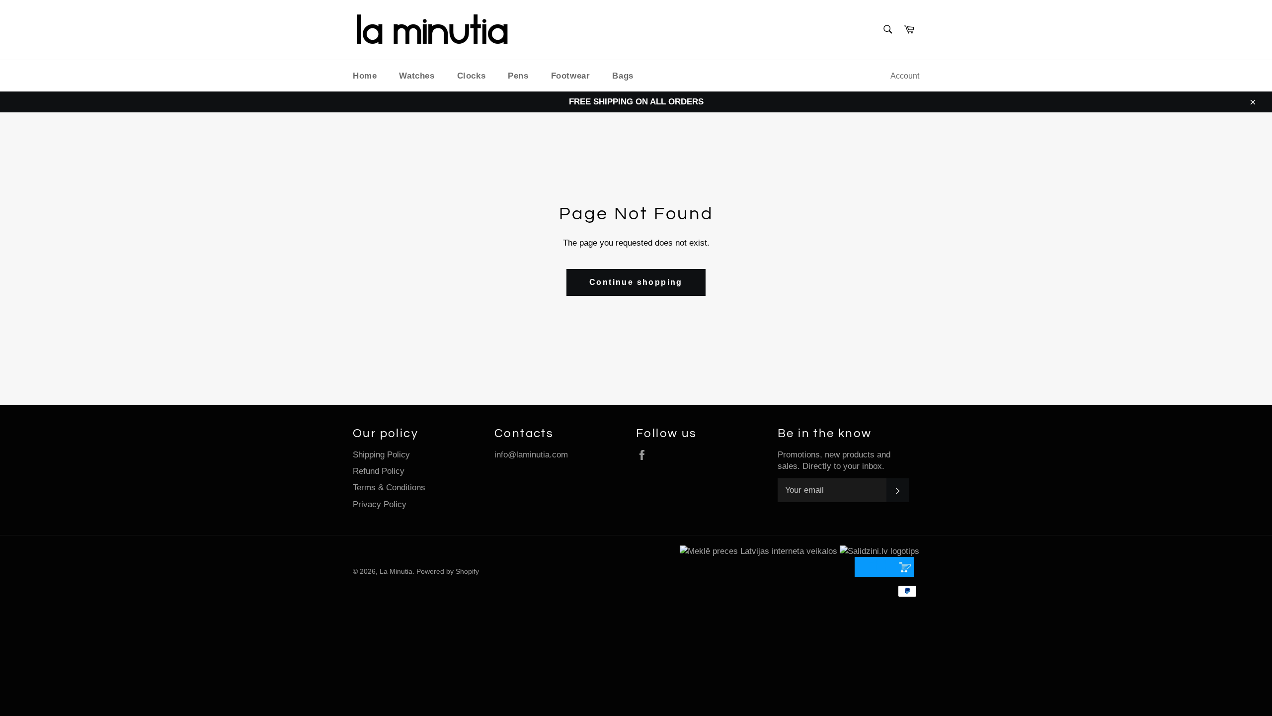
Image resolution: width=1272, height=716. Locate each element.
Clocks (471, 76)
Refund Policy (378, 471)
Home (365, 76)
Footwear (570, 76)
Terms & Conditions (389, 487)
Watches (416, 76)
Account (904, 76)
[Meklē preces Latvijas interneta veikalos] (758, 551)
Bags (622, 76)
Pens (518, 76)
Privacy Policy (379, 504)
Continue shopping (636, 282)
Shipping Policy (381, 454)
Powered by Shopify (447, 571)
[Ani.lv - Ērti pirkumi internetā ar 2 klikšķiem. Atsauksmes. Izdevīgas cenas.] (887, 574)
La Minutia (396, 571)
